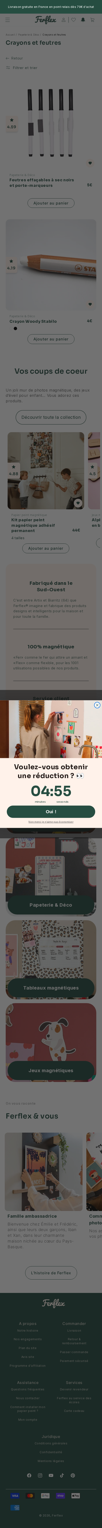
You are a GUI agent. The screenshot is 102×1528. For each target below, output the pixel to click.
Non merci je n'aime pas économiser (50, 821)
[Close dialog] (97, 705)
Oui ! (51, 811)
